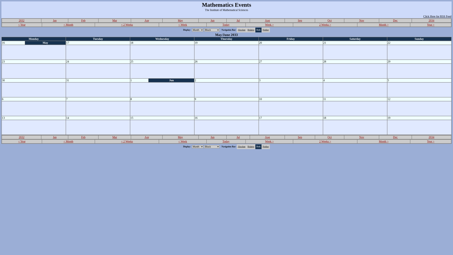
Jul (238, 20)
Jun (212, 20)
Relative (251, 30)
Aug (267, 20)
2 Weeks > (325, 24)
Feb (83, 20)
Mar (114, 20)
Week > (269, 24)
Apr (147, 20)
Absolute (241, 30)
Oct (330, 20)
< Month (68, 24)
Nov (361, 20)
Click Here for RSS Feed (437, 16)
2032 (21, 20)
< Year (21, 24)
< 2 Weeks (127, 24)
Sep (300, 20)
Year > (430, 24)
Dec (395, 20)
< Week (182, 24)
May (180, 20)
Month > (384, 24)
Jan (55, 20)
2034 (431, 20)
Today (226, 24)
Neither (266, 30)
